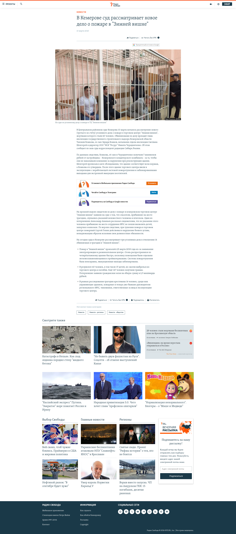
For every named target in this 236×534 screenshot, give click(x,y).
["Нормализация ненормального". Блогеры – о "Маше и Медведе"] (169, 385)
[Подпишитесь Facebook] (126, 511)
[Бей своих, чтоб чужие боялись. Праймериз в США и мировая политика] (60, 434)
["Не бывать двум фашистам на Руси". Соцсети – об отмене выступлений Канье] (118, 339)
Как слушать (85, 511)
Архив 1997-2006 (49, 520)
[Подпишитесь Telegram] (143, 511)
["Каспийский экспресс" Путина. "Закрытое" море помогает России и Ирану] (66, 385)
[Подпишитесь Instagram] (149, 511)
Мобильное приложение (53, 511)
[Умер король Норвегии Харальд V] (99, 469)
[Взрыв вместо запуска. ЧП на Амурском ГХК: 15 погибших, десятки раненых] (137, 469)
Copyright (84, 525)
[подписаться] (167, 511)
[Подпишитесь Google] (120, 511)
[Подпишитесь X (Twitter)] (132, 511)
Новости (81, 12)
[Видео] (211, 4)
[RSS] (155, 511)
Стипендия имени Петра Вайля (56, 515)
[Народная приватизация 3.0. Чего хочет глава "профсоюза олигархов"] (118, 385)
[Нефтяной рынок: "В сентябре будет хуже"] (60, 469)
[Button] (133, 37)
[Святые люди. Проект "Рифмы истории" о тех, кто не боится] (137, 434)
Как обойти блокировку (90, 515)
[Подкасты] (161, 511)
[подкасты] (218, 4)
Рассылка (84, 520)
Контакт (46, 525)
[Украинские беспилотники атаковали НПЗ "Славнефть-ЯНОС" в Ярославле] (99, 434)
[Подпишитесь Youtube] (137, 511)
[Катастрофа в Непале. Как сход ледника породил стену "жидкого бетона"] (66, 339)
